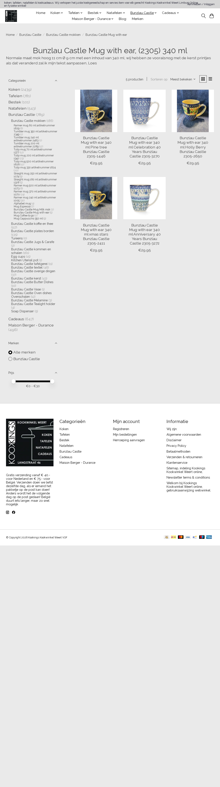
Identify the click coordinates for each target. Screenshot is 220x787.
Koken (14, 89)
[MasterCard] (180, 537)
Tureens (17, 238)
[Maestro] (202, 537)
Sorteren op (159, 79)
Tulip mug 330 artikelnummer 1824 (35, 167)
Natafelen (17, 108)
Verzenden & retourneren (184, 457)
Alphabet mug (22, 203)
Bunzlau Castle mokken (63, 34)
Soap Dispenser (22, 311)
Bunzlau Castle (30, 34)
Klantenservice (177, 462)
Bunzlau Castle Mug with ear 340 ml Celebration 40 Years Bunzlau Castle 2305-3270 (144, 147)
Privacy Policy (176, 445)
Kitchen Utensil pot (24, 260)
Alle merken (24, 352)
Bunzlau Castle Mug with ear (31, 212)
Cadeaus (16, 319)
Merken (137, 19)
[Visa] (188, 537)
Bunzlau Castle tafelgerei (29, 264)
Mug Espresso (22, 206)
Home (40, 13)
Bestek (14, 102)
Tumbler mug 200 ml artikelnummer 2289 (26, 145)
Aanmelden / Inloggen (201, 4)
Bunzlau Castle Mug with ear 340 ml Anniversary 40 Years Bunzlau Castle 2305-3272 (144, 234)
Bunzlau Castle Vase (26, 289)
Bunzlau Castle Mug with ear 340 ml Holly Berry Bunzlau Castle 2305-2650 (192, 147)
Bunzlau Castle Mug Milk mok (32, 209)
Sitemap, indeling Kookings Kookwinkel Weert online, (186, 470)
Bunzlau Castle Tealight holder (33, 304)
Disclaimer (174, 440)
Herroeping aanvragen (129, 440)
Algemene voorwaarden (184, 434)
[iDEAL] (173, 537)
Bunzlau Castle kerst (26, 278)
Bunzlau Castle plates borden (32, 231)
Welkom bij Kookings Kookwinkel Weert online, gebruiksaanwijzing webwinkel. (189, 486)
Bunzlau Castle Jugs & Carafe (32, 242)
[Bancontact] (194, 537)
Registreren (121, 429)
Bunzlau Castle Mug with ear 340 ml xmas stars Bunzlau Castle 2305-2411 (96, 234)
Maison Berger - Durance (31, 325)
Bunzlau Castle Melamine (29, 300)
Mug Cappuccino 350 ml (28, 218)
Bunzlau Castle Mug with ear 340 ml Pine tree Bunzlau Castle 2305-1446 (96, 147)
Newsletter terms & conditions (188, 477)
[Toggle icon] (203, 16)
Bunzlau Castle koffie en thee (32, 223)
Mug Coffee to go (24, 215)
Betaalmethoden (178, 451)
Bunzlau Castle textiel (27, 267)
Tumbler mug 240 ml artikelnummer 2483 (26, 139)
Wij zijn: (172, 429)
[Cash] (166, 537)
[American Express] (209, 537)
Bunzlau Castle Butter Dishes (32, 282)
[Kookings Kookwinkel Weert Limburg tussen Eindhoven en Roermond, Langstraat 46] (11, 16)
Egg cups (18, 256)
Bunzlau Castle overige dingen (33, 271)
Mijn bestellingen (125, 434)
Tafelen (15, 96)
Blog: (123, 19)
